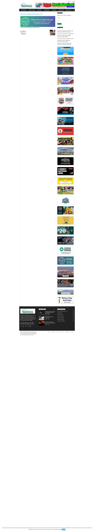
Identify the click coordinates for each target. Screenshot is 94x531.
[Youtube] (74, 1)
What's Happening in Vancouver (62, 311)
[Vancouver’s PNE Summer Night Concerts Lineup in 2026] (41, 323)
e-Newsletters (68, 10)
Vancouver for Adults (60, 319)
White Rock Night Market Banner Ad (31, 14)
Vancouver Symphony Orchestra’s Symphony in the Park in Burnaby (64, 44)
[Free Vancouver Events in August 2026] (41, 318)
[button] (73, 10)
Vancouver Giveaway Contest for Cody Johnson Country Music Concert (65, 31)
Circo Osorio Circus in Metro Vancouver (65, 38)
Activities (39, 10)
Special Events (59, 312)
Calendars (54, 10)
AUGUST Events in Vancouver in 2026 (28, 12)
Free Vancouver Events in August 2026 (65, 33)
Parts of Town (32, 10)
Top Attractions (53, 331)
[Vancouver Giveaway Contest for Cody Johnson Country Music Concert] (41, 313)
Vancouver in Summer (60, 317)
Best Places (23, 10)
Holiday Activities (60, 314)
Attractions (46, 10)
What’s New (61, 10)
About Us (63, 331)
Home (21, 12)
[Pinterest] (70, 1)
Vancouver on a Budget (61, 320)
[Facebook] (67, 1)
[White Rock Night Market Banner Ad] (37, 21)
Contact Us (72, 331)
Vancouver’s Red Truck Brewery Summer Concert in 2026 (63, 41)
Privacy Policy (67, 331)
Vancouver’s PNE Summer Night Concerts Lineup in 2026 (64, 36)
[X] (72, 1)
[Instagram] (69, 1)
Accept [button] (63, 529)
